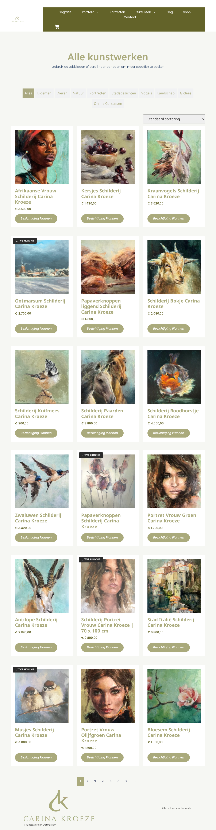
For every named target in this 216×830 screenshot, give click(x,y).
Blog (170, 12)
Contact (130, 17)
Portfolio (88, 12)
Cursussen (143, 12)
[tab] (28, 93)
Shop (187, 12)
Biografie (65, 12)
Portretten (117, 12)
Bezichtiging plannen (36, 218)
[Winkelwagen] (57, 27)
